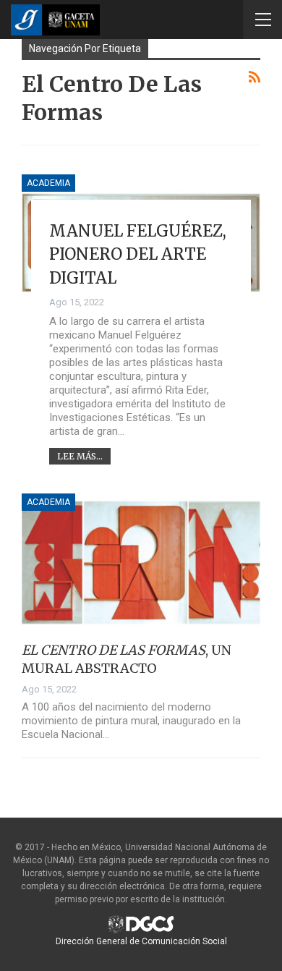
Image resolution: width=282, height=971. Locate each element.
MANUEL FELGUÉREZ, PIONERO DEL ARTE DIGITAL (137, 254)
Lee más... (80, 456)
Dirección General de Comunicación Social (141, 941)
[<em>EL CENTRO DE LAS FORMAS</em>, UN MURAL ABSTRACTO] (141, 562)
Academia (48, 183)
